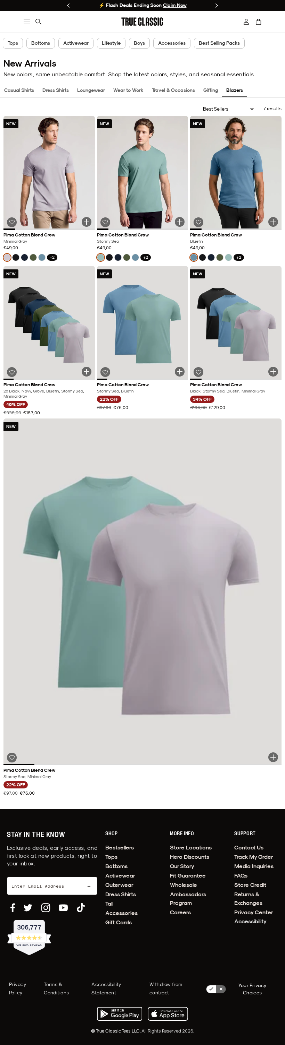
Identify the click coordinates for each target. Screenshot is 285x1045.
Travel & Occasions (173, 90)
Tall (109, 903)
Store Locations (191, 847)
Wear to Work (128, 90)
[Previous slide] (68, 5)
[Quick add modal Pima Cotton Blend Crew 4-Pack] (273, 372)
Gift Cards (118, 922)
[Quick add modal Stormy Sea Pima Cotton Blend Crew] (180, 222)
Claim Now (175, 5)
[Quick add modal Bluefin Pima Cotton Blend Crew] (273, 222)
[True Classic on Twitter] (28, 907)
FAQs (240, 875)
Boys (139, 43)
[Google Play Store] (119, 1014)
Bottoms (40, 43)
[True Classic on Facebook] (12, 907)
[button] (258, 22)
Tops (13, 43)
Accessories (172, 43)
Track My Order (253, 857)
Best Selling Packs (219, 43)
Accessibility (250, 921)
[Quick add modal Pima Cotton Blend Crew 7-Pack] (86, 372)
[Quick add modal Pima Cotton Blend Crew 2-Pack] (180, 372)
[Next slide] (216, 5)
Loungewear (91, 90)
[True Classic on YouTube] (63, 907)
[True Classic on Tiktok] (81, 907)
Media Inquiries (254, 866)
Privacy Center (253, 912)
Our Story (182, 866)
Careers (180, 912)
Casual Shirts (19, 90)
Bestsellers (119, 847)
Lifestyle (111, 43)
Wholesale (183, 885)
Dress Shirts (55, 90)
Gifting (210, 90)
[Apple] (168, 1014)
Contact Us (248, 847)
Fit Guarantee (188, 875)
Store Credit (250, 885)
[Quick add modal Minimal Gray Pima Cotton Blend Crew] (86, 222)
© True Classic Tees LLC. (116, 1031)
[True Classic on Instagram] (45, 907)
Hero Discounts (189, 857)
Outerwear (119, 885)
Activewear (76, 43)
